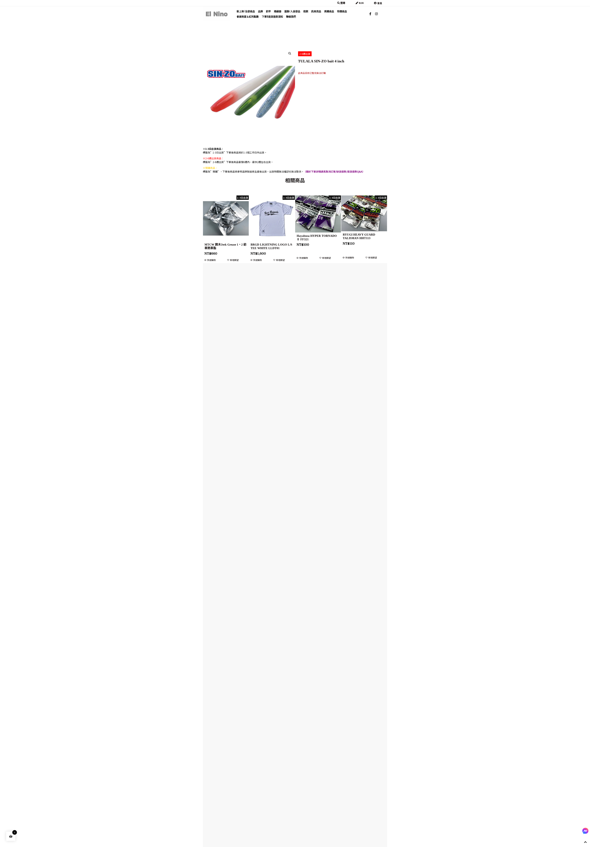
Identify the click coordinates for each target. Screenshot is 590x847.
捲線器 (277, 11)
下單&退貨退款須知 (272, 16)
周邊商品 (329, 11)
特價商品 (342, 11)
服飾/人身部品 (292, 11)
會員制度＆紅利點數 (248, 16)
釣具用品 (316, 11)
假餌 (305, 11)
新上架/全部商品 (246, 11)
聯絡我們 (291, 16)
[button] (290, 53)
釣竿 (268, 11)
